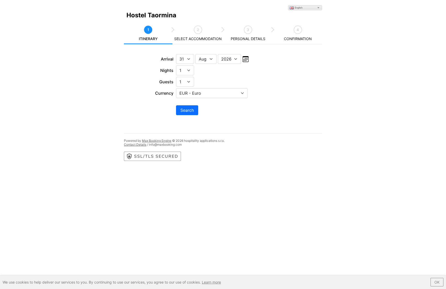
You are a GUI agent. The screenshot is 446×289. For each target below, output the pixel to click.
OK (437, 282)
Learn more (211, 282)
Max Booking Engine (156, 141)
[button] (305, 7)
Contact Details (135, 144)
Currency (164, 93)
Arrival (167, 59)
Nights (166, 70)
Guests (166, 81)
